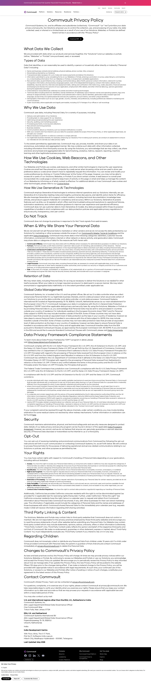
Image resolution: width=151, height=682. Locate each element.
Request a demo (119, 12)
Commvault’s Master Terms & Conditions (99, 233)
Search (123, 8)
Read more (76, 3)
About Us (61, 654)
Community (117, 8)
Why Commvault (84, 651)
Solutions (50, 12)
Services (110, 8)
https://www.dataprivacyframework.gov (45, 342)
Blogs (101, 660)
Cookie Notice (63, 183)
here (34, 415)
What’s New (103, 654)
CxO (99, 8)
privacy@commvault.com (48, 546)
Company (62, 651)
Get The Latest (104, 651)
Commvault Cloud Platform (87, 654)
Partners (76, 12)
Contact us (109, 12)
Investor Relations (64, 660)
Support (104, 8)
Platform (41, 12)
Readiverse (67, 12)
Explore (102, 657)
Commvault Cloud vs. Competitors (85, 657)
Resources (58, 12)
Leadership (62, 657)
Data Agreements (41, 235)
